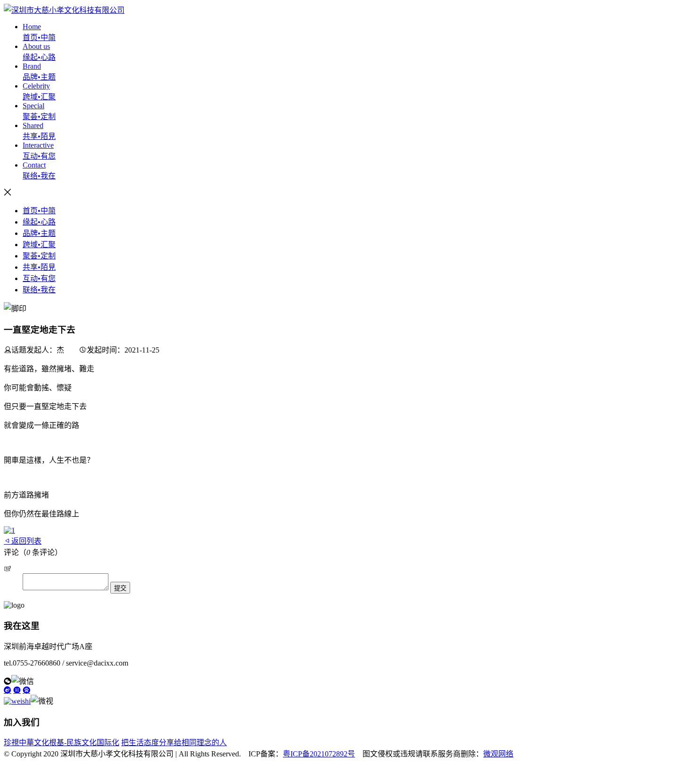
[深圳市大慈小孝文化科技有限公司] (64, 10)
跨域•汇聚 (39, 245)
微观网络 (498, 754)
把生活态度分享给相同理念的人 (174, 743)
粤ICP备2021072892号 (319, 754)
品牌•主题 (39, 233)
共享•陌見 (39, 267)
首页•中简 (39, 211)
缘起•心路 (39, 222)
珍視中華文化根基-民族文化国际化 (61, 743)
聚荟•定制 (39, 256)
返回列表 (26, 541)
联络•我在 (39, 290)
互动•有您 (39, 278)
